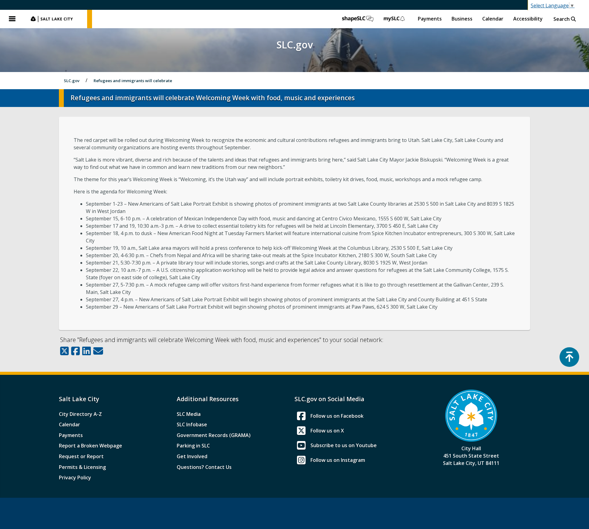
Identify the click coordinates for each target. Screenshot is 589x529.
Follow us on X (327, 430)
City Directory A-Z (80, 414)
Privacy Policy (75, 477)
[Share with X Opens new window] (64, 351)
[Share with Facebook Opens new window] (75, 351)
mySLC (394, 19)
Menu (12, 19)
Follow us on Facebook (337, 416)
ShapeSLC (357, 19)
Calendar (492, 18)
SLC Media (189, 414)
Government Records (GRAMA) (214, 435)
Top (569, 357)
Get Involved (192, 456)
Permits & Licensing (82, 467)
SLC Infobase (192, 424)
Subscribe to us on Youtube (343, 445)
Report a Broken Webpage (90, 445)
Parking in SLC (193, 445)
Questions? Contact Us (204, 467)
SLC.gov (56, 19)
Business (462, 18)
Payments (430, 18)
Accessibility (528, 18)
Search (562, 19)
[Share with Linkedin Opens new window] (86, 351)
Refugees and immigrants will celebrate (133, 80)
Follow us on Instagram (337, 460)
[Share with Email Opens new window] (98, 351)
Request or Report (81, 456)
